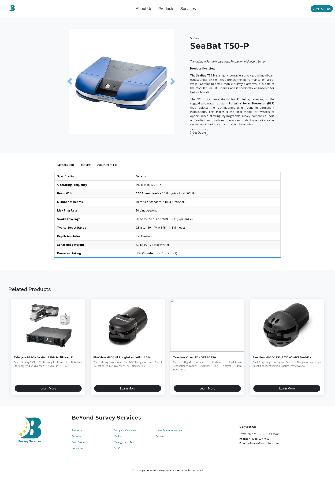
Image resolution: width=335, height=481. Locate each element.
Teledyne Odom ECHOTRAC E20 (194, 357)
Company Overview (125, 430)
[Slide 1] (105, 129)
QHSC (117, 448)
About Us (144, 8)
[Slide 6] (137, 129)
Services (188, 8)
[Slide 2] (111, 129)
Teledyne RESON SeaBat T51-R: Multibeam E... (44, 357)
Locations (77, 448)
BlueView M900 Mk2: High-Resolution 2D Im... (123, 357)
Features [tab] (85, 165)
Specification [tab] (65, 165)
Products (166, 8)
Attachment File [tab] (107, 165)
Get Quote (199, 132)
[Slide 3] (118, 129)
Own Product (79, 442)
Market (118, 436)
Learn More (48, 388)
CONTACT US (322, 9)
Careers (160, 436)
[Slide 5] (130, 129)
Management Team (125, 442)
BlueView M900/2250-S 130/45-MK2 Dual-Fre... (283, 357)
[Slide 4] (124, 129)
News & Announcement (169, 430)
